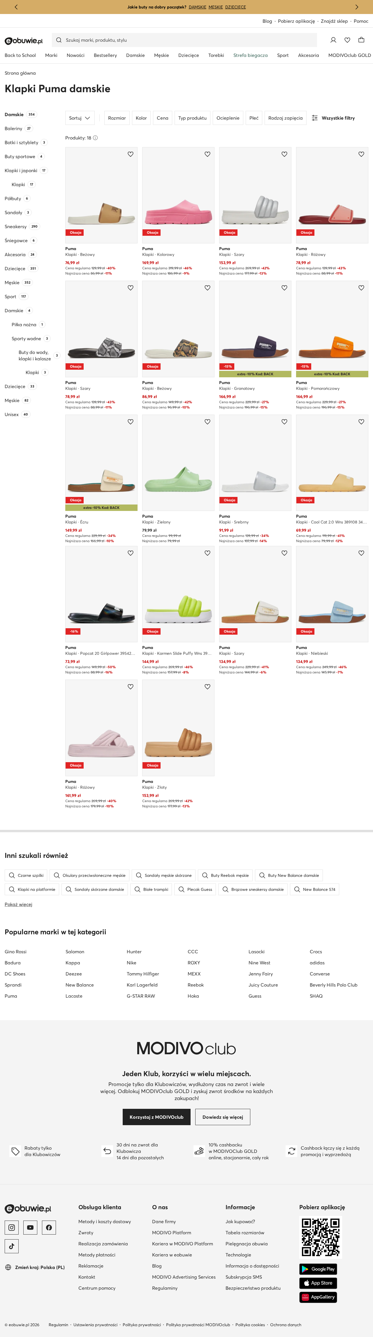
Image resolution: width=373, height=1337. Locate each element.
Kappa (73, 963)
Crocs (316, 951)
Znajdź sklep (334, 21)
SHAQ (316, 996)
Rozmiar (117, 118)
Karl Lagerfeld (142, 985)
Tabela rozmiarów (260, 1232)
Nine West (259, 963)
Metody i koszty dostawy (112, 1221)
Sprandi (13, 985)
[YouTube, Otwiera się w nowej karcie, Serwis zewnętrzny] (30, 1228)
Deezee (74, 974)
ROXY (194, 963)
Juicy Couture (263, 985)
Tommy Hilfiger (143, 974)
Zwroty (112, 1232)
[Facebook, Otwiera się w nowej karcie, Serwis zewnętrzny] (49, 1228)
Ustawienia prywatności (95, 1324)
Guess (255, 996)
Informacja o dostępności (260, 1266)
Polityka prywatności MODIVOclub (198, 1324)
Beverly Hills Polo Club (334, 985)
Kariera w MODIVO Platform (186, 1243)
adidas (317, 963)
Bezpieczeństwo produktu (260, 1288)
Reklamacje (112, 1266)
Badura (13, 963)
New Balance (80, 985)
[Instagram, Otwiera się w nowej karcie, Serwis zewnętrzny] (12, 1228)
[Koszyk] (361, 40)
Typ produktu (192, 118)
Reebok (196, 985)
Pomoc (361, 21)
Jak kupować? (260, 1221)
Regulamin (58, 1324)
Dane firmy (186, 1221)
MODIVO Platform (186, 1232)
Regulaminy (186, 1288)
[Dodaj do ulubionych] (131, 154)
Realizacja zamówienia (112, 1243)
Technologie (260, 1255)
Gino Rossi (16, 951)
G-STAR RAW (141, 996)
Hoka (193, 996)
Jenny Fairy (261, 974)
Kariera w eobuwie (186, 1255)
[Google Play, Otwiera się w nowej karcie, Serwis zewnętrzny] (318, 1269)
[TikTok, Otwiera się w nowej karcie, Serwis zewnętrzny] (12, 1246)
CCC (193, 951)
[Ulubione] (347, 40)
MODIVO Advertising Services (186, 1277)
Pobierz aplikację (299, 21)
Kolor (141, 118)
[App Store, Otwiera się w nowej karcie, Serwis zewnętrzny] (318, 1283)
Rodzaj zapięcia (285, 118)
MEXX (194, 974)
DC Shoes (15, 974)
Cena (162, 118)
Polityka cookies (250, 1324)
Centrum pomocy (112, 1288)
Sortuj (75, 118)
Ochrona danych (285, 1324)
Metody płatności (112, 1255)
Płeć (253, 118)
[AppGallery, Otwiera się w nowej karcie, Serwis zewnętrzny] (318, 1297)
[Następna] (357, 7)
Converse (320, 974)
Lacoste (74, 996)
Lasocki (257, 951)
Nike (131, 963)
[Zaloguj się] (333, 40)
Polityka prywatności (142, 1324)
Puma (11, 996)
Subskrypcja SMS (260, 1277)
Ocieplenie (228, 118)
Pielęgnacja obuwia (260, 1243)
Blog (270, 21)
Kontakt (112, 1277)
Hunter (134, 951)
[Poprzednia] (16, 7)
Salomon (75, 951)
